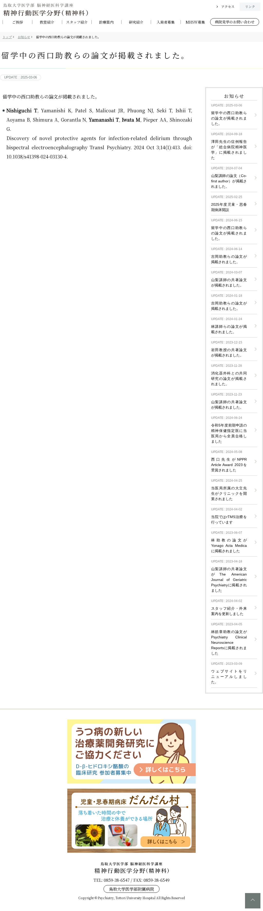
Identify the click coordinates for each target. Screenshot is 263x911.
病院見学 (235, 21)
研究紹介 (136, 22)
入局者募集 (166, 22)
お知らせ (24, 37)
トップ (7, 37)
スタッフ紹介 (77, 22)
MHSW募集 (195, 22)
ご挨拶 (17, 22)
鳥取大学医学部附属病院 (131, 889)
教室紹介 (47, 22)
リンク (250, 6)
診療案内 (106, 22)
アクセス (227, 6)
